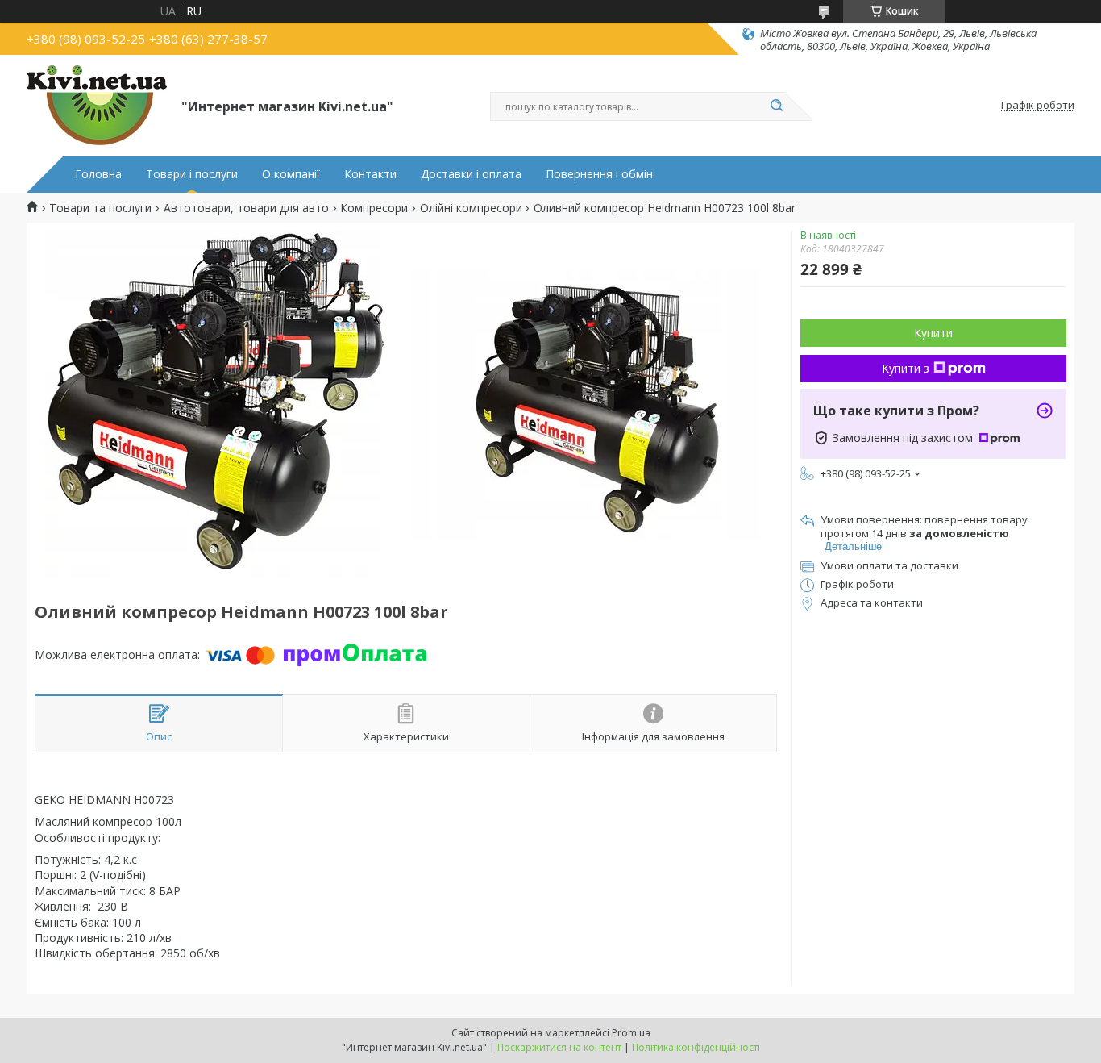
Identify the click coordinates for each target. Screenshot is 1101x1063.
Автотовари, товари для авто (246, 208)
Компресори (374, 208)
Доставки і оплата (471, 174)
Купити (933, 332)
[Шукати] (776, 106)
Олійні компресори (471, 208)
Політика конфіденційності (696, 1047)
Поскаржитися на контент (559, 1047)
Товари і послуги (192, 174)
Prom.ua (631, 1033)
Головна (98, 174)
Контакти (370, 174)
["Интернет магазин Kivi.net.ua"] (97, 105)
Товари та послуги (100, 208)
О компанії (291, 174)
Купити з (905, 368)
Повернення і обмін (599, 174)
